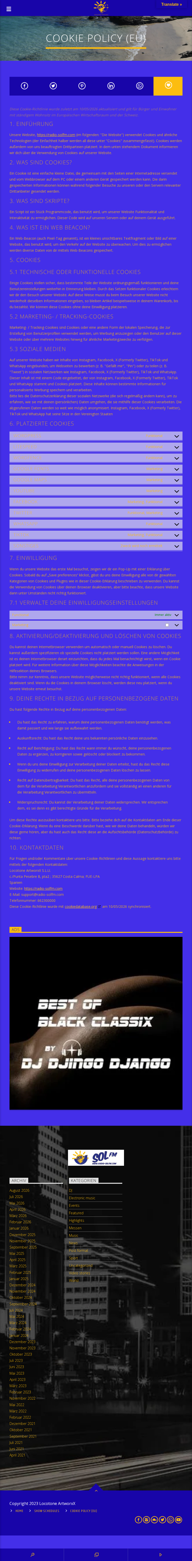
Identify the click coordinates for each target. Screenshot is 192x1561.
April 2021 (18, 1455)
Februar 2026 (20, 1222)
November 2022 (23, 1398)
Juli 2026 (16, 1196)
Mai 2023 (17, 1373)
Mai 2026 (17, 1203)
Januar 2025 (19, 1278)
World (73, 1280)
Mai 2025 (17, 1253)
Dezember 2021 (23, 1423)
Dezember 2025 (23, 1234)
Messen (75, 1228)
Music (73, 1235)
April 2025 (18, 1259)
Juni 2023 (17, 1366)
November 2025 (23, 1241)
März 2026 (18, 1215)
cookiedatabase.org (81, 906)
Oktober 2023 (21, 1354)
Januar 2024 (19, 1335)
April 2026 (18, 1209)
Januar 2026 (19, 1228)
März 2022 (18, 1411)
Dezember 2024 (23, 1285)
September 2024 (23, 1304)
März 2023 (18, 1385)
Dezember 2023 (23, 1341)
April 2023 (18, 1379)
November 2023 (23, 1348)
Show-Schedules (47, 1511)
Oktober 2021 (21, 1429)
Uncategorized (80, 1265)
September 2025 (23, 1247)
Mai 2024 (17, 1316)
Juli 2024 (16, 1310)
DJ (70, 1190)
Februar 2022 (20, 1417)
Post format (78, 1250)
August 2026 (19, 1190)
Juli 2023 (16, 1360)
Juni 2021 (17, 1448)
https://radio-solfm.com (56, 134)
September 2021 (23, 1436)
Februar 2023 (20, 1392)
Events (74, 1205)
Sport (73, 1258)
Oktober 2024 (21, 1297)
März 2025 (18, 1266)
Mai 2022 (17, 1404)
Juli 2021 (16, 1442)
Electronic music (82, 1198)
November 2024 (23, 1291)
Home (20, 1511)
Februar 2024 (20, 1329)
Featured (76, 1213)
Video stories (79, 1273)
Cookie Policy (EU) (83, 1511)
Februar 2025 (20, 1272)
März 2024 (18, 1322)
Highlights (76, 1220)
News (73, 1243)
